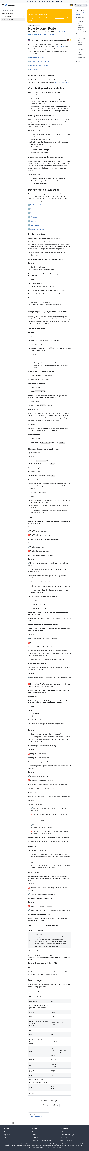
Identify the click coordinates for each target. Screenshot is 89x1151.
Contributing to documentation (40, 61)
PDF (31, 34)
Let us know (29, 1)
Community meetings (67, 1135)
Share (52, 34)
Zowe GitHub (64, 1137)
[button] (71, 5)
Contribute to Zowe (7, 10)
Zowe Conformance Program (41, 1140)
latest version (59, 18)
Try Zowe (7, 1135)
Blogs (34, 1132)
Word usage (34, 69)
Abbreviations (34, 225)
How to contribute (7, 19)
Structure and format (37, 229)
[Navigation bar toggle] (2, 5)
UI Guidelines (6, 16)
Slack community (65, 1132)
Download (7, 1132)
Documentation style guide (39, 65)
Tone (31, 213)
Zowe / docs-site (60, 46)
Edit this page (60, 31)
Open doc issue (41, 34)
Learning (35, 1137)
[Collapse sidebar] (13, 1123)
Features (7, 1137)
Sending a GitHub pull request (80, 23)
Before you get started (37, 57)
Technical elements (36, 209)
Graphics (33, 221)
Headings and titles (36, 205)
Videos (34, 1135)
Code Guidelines (7, 13)
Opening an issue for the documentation (82, 29)
